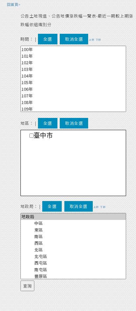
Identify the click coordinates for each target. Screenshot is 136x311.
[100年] (73, 49)
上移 (91, 39)
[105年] (73, 82)
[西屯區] (73, 263)
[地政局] (73, 216)
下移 (98, 39)
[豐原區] (73, 276)
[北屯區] (73, 256)
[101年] (73, 56)
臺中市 (43, 135)
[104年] (73, 76)
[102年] (73, 62)
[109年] (73, 109)
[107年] (73, 95)
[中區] (73, 223)
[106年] (73, 89)
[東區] (73, 230)
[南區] (73, 236)
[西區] (73, 243)
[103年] (73, 69)
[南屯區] (73, 269)
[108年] (73, 102)
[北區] (73, 249)
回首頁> (14, 4)
